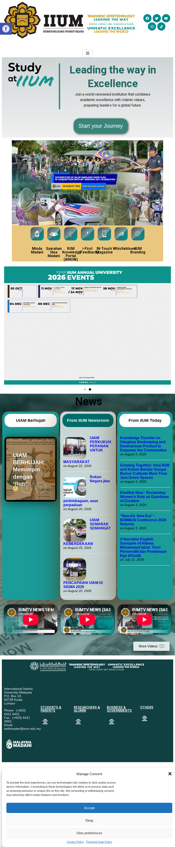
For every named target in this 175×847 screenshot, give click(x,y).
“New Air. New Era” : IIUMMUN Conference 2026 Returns (143, 520)
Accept (89, 808)
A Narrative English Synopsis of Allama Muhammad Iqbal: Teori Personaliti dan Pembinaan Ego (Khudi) (143, 547)
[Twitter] (157, 18)
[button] (170, 773)
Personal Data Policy (99, 842)
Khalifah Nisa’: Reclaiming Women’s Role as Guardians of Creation (144, 497)
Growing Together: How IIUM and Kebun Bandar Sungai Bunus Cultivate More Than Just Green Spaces (144, 471)
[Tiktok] (161, 26)
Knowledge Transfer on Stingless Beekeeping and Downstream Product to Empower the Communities (144, 444)
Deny (89, 820)
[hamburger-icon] (87, 53)
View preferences (89, 833)
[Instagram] (152, 26)
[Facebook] (147, 18)
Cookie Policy (75, 842)
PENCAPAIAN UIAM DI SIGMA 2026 (83, 585)
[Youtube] (166, 18)
